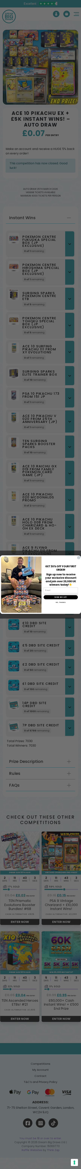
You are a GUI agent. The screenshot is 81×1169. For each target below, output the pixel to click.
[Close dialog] (78, 557)
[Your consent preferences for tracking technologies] (74, 1162)
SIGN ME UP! (60, 597)
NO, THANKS (61, 602)
